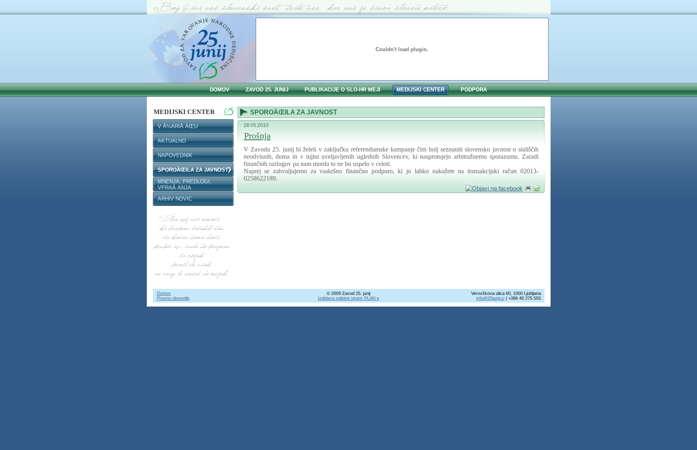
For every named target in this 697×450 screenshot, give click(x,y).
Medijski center (184, 111)
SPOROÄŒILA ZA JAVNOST (193, 170)
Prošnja (257, 136)
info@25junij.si (490, 298)
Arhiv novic (175, 199)
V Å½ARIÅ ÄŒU (178, 126)
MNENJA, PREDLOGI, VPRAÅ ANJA (184, 184)
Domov (164, 293)
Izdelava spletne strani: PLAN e (348, 298)
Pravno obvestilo (173, 298)
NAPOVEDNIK (175, 155)
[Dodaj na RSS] (536, 188)
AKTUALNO (172, 141)
